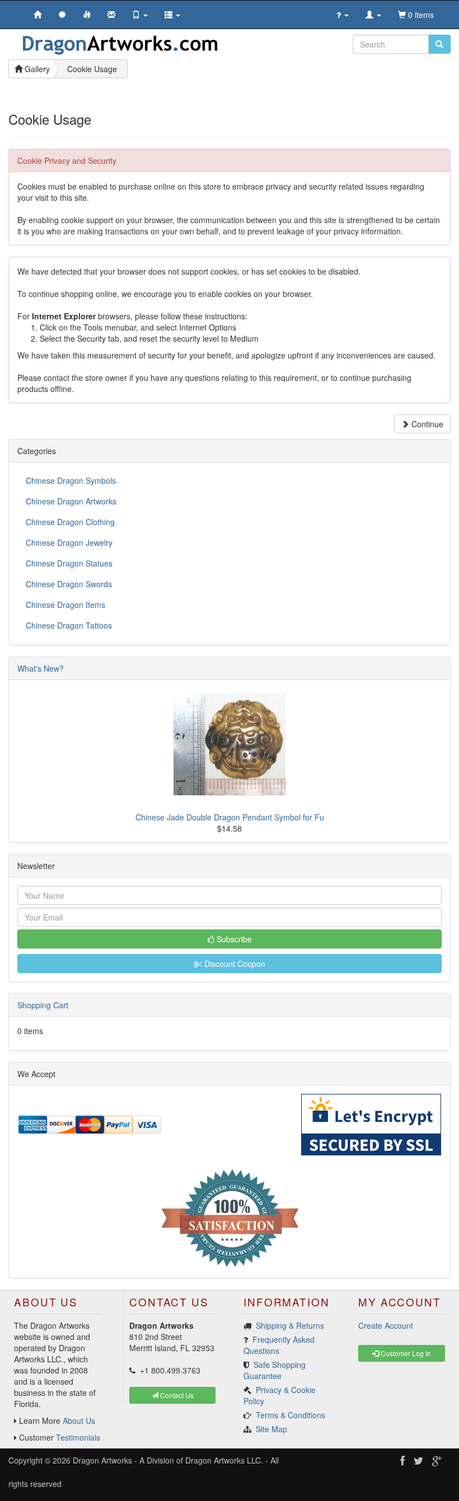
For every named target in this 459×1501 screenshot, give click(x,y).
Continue (426, 423)
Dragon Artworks (102, 1460)
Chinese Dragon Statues (69, 563)
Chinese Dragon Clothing (70, 521)
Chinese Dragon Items (65, 604)
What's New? (40, 668)
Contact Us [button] (176, 1395)
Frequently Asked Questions (279, 1345)
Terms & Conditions (290, 1414)
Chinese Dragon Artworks (71, 501)
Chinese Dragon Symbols (71, 480)
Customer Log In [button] (405, 1353)
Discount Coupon (233, 963)
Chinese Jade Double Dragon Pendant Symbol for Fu (229, 817)
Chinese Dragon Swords (69, 583)
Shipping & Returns (290, 1325)
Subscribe (233, 939)
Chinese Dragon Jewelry (69, 542)
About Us (79, 1420)
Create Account (385, 1325)
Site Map (271, 1428)
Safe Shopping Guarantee (274, 1370)
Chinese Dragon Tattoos (69, 625)
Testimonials (78, 1437)
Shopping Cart (42, 1005)
